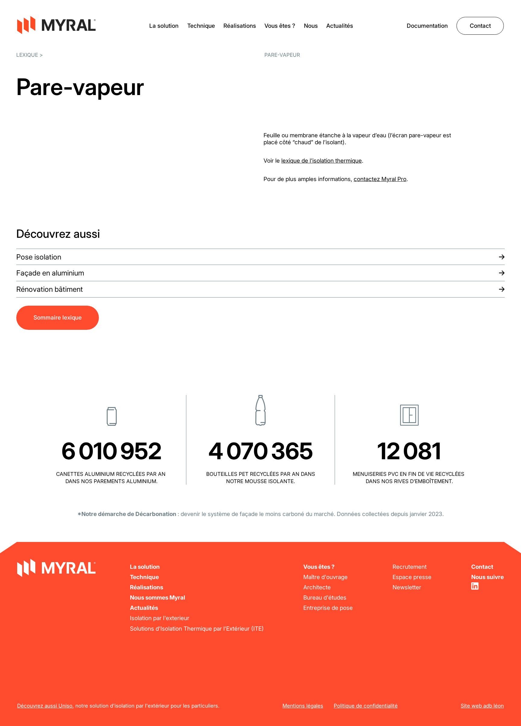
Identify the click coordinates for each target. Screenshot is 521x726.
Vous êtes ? (279, 25)
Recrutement (410, 566)
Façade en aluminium (50, 273)
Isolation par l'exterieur (159, 618)
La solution (163, 25)
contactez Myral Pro (380, 179)
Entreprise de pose (328, 607)
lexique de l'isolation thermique (321, 160)
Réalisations (239, 25)
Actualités (339, 25)
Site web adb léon (482, 705)
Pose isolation (38, 257)
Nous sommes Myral (157, 597)
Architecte (317, 587)
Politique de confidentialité (366, 705)
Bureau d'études (324, 597)
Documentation (427, 25)
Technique (201, 25)
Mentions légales (303, 705)
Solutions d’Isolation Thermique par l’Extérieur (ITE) (197, 628)
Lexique (27, 55)
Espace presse (412, 577)
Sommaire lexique (57, 317)
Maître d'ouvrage (325, 577)
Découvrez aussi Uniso (44, 705)
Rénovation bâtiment (49, 289)
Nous (311, 25)
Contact (480, 25)
